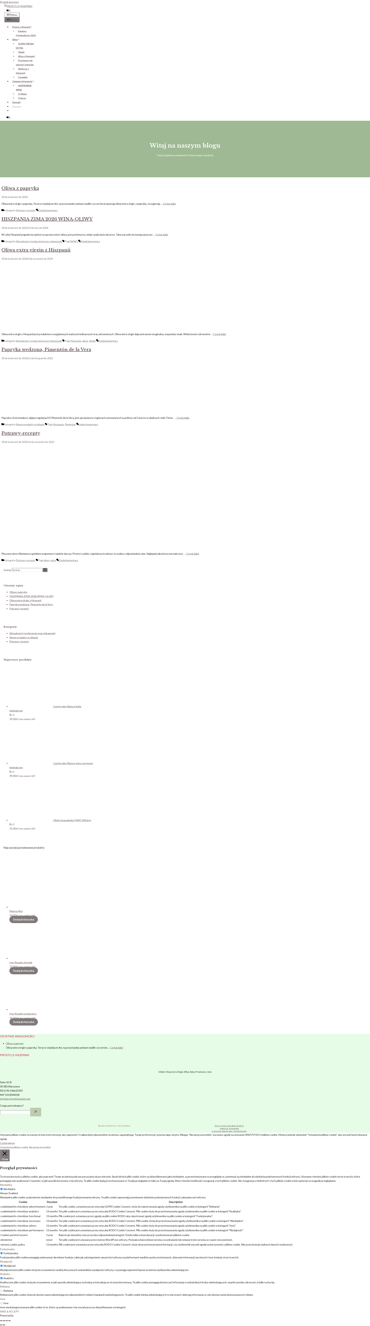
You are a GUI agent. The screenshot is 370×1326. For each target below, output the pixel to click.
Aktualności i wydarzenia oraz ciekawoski (39, 241)
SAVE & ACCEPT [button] (9, 1311)
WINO (74, 241)
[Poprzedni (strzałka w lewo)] (1, 1324)
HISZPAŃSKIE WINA (24, 87)
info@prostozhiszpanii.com (15, 1098)
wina (53, 560)
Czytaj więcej (7, 1143)
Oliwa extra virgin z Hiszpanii (36, 250)
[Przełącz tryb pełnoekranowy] (4, 1320)
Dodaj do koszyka (23, 919)
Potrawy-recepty (25, 210)
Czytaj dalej (169, 203)
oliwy (46, 560)
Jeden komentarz (88, 424)
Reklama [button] (5, 1286)
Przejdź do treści (9, 2)
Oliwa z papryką (20, 188)
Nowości (16, 106)
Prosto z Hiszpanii (21, 27)
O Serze (22, 98)
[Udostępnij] (6, 1320)
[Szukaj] (44, 570)
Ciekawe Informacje (22, 81)
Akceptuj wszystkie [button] (40, 1147)
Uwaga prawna (229, 1129)
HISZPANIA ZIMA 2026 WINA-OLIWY (47, 219)
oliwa (85, 340)
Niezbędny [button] (6, 1184)
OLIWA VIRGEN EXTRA (25, 45)
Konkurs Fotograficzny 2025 (26, 33)
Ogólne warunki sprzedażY (229, 1131)
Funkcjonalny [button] (7, 1249)
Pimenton (70, 424)
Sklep (15, 39)
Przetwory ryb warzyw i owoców (25, 62)
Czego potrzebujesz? (12, 1105)
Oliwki (21, 52)
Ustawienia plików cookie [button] (14, 1147)
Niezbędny (9, 1189)
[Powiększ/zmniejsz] (1, 1320)
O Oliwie (22, 94)
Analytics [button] (5, 1274)
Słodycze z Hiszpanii (22, 71)
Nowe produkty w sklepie (30, 424)
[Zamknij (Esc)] (9, 1320)
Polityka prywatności (229, 1126)
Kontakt (16, 102)
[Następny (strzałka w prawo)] (4, 1324)
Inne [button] (2, 1298)
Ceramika (22, 77)
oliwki (92, 340)
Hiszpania (75, 340)
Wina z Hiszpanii (26, 56)
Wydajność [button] (6, 1261)
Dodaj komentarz (48, 210)
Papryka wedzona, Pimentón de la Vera (46, 349)
